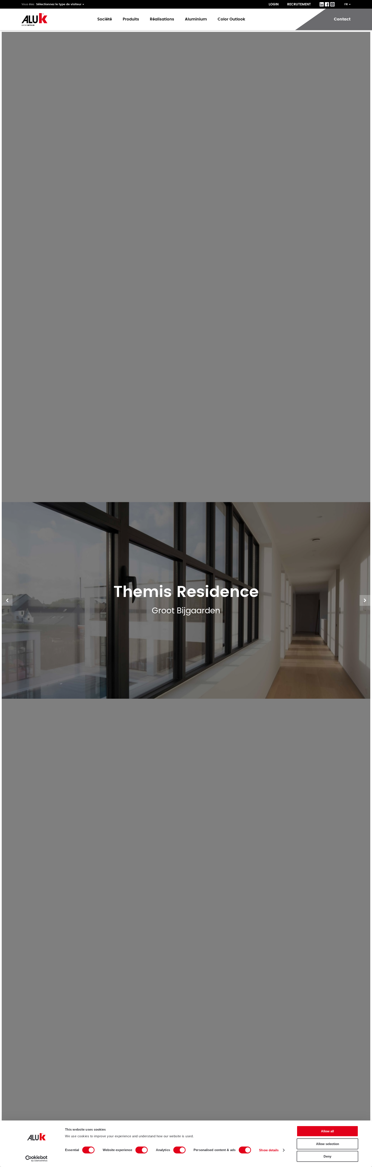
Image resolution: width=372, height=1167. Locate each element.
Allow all (327, 1131)
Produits (131, 19)
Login (274, 4)
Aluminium (196, 19)
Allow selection (327, 1144)
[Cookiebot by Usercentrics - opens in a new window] (36, 1158)
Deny (327, 1156)
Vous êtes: (28, 4)
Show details (269, 1150)
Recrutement (299, 4)
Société (104, 19)
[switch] (141, 1150)
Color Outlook (231, 19)
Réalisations (162, 19)
